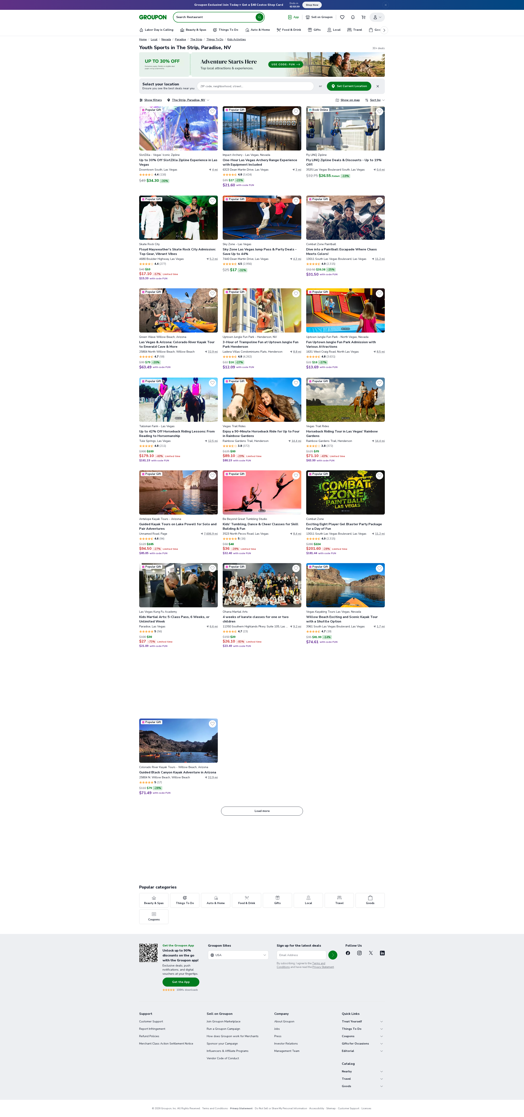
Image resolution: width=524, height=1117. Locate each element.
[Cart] (363, 17)
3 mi (298, 170)
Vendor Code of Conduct (223, 1058)
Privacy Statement (323, 967)
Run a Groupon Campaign (223, 1029)
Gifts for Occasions (355, 1044)
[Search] (259, 17)
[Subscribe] (332, 955)
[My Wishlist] (342, 17)
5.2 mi (214, 259)
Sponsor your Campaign (222, 1044)
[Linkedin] (382, 953)
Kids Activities (236, 39)
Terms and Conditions (215, 1108)
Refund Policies (149, 1036)
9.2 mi (297, 626)
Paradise (180, 39)
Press (277, 1036)
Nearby (347, 1071)
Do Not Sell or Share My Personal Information (281, 1108)
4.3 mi (297, 259)
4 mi (215, 170)
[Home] (152, 17)
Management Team (286, 1051)
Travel (346, 1079)
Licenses (366, 1108)
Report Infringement (152, 1029)
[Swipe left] (145, 128)
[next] (384, 30)
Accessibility (316, 1108)
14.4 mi (296, 441)
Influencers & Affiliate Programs (227, 1051)
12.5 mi (213, 441)
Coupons (348, 1036)
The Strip (196, 39)
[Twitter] (370, 953)
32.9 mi (213, 352)
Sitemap (331, 1108)
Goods (346, 1086)
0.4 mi (381, 170)
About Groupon (284, 1021)
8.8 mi (297, 352)
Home (143, 39)
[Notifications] (352, 17)
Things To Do (214, 39)
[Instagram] (359, 953)
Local (154, 39)
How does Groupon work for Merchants (233, 1036)
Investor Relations (286, 1044)
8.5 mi (381, 352)
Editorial (348, 1051)
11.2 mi (380, 259)
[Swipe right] (212, 128)
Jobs (277, 1029)
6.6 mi (214, 626)
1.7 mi (381, 626)
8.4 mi (297, 534)
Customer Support (151, 1021)
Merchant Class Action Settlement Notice (166, 1044)
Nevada (166, 39)
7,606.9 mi (211, 534)
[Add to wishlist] (212, 111)
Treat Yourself (352, 1021)
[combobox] (238, 955)
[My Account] (377, 17)
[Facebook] (348, 953)
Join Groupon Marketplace (224, 1021)
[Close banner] (385, 5)
